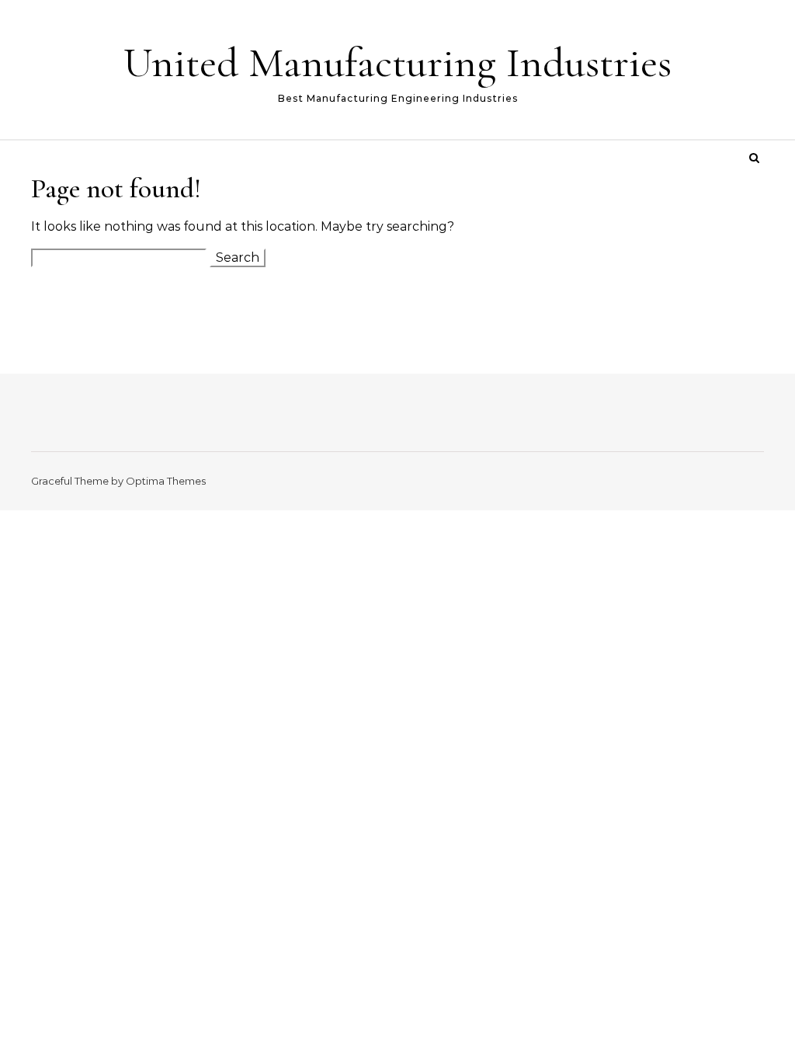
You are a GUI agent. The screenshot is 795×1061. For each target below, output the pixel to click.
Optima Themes (166, 481)
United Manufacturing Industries (397, 62)
